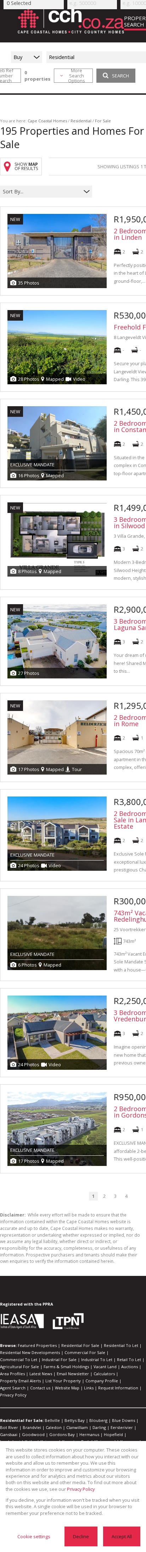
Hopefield (113, 1434)
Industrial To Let (96, 1359)
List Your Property (63, 1380)
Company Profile (101, 1380)
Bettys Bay (74, 1420)
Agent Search (13, 1387)
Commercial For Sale (84, 1352)
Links (89, 1387)
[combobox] (41, 191)
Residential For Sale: (22, 1420)
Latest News (40, 1373)
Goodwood (33, 1434)
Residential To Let (121, 1345)
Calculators (104, 1373)
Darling (99, 1427)
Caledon (54, 1427)
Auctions (129, 1366)
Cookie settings (33, 1536)
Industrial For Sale (59, 1359)
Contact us (40, 1387)
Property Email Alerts (20, 1380)
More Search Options (76, 76)
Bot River (9, 1427)
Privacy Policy (13, 1395)
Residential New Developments (30, 1352)
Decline (81, 1536)
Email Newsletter (73, 1373)
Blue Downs (123, 1420)
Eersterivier (122, 1427)
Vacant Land (105, 1366)
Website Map (67, 1387)
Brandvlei (32, 1427)
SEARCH (120, 75)
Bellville (52, 1420)
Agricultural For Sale (19, 1366)
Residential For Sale (80, 1345)
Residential (81, 120)
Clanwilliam (77, 1427)
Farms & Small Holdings (66, 1366)
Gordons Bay (62, 1434)
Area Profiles (12, 1373)
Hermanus (89, 1434)
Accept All (122, 1536)
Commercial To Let (18, 1359)
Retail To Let (129, 1359)
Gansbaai (8, 1434)
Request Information (118, 1387)
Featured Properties (37, 1345)
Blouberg (98, 1420)
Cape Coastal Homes (47, 120)
